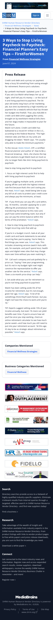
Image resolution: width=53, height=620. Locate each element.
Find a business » (10, 511)
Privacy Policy (10, 609)
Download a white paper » (14, 545)
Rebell (17, 190)
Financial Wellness (16, 372)
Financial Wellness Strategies (18, 25)
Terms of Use (29, 609)
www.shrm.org (28, 612)
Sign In (36, 15)
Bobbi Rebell (24, 148)
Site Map (45, 609)
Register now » (8, 579)
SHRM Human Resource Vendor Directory (21, 23)
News (36, 25)
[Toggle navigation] (47, 15)
